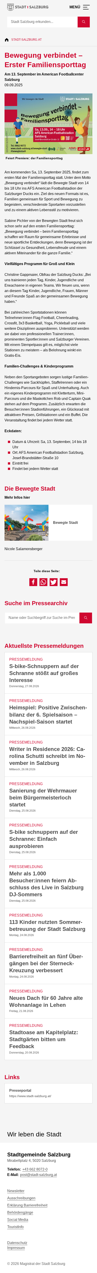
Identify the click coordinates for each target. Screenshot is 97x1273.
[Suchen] (85, 618)
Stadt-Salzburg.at (26, 39)
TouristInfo (15, 1227)
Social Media (17, 1220)
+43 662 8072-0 (35, 1169)
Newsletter (15, 1191)
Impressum (16, 1248)
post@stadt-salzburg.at (38, 1175)
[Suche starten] (84, 22)
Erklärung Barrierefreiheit (27, 1205)
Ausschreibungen (21, 1198)
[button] (33, 582)
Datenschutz (17, 1243)
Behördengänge (20, 1212)
